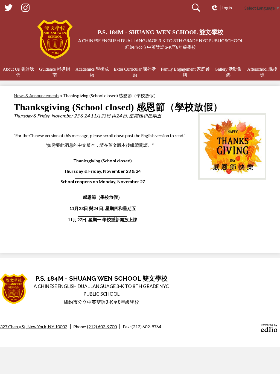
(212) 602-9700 (102, 326)
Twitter (8, 7)
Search (196, 7)
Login (221, 7)
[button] (18, 72)
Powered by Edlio (269, 328)
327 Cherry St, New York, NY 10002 (33, 326)
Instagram (25, 7)
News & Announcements (36, 95)
